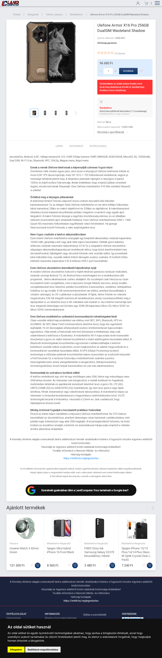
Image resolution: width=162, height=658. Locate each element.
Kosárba (128, 71)
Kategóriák (33, 14)
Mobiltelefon (76, 14)
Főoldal (16, 14)
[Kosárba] (37, 565)
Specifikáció (76, 146)
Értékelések (98, 146)
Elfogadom (16, 649)
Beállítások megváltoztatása (43, 649)
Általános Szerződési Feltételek (61, 618)
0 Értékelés (119, 53)
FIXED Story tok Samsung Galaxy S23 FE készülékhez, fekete (99, 552)
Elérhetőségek (13, 618)
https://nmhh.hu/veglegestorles (81, 458)
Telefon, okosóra (54, 14)
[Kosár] (145, 3)
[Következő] (75, 112)
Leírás (59, 146)
